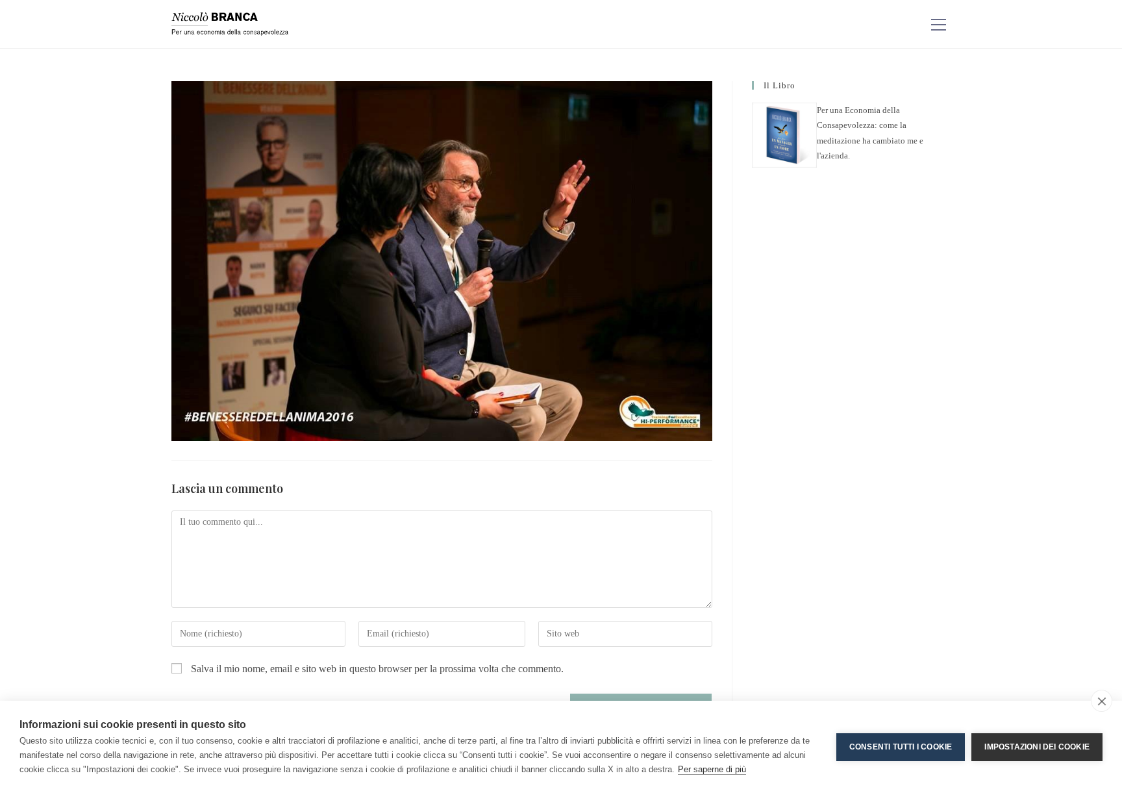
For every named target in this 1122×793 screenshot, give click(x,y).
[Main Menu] (938, 24)
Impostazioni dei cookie (1037, 746)
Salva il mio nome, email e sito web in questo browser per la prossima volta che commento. (377, 668)
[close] (1101, 701)
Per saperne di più (712, 769)
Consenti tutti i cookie (901, 746)
